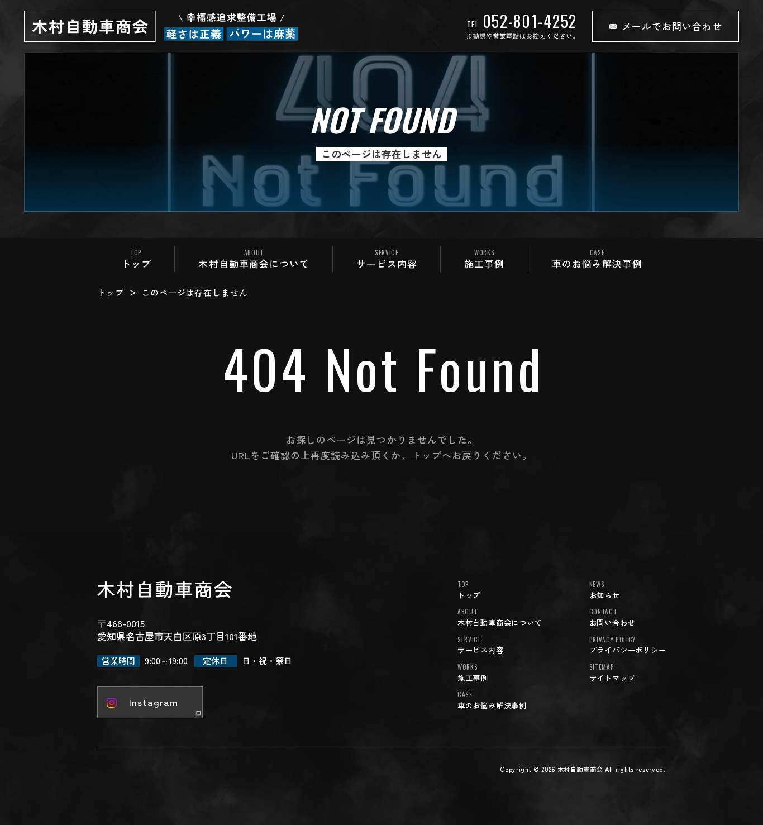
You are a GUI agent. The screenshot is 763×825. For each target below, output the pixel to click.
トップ (110, 292)
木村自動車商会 (580, 769)
